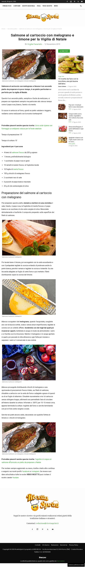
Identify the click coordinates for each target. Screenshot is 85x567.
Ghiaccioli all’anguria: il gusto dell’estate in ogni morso (76, 129)
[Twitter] (78, 1)
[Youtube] (81, 1)
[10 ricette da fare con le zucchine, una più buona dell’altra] (70, 65)
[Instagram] (70, 1)
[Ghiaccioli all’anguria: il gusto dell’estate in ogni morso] (62, 129)
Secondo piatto (12, 29)
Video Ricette (47, 6)
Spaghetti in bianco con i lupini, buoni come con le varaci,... (76, 139)
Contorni (16, 6)
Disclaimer (63, 545)
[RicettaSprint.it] (42, 18)
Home (3, 29)
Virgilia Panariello (34, 44)
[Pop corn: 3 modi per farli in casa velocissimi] (62, 107)
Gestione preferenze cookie (76, 565)
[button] (80, 6)
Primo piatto (72, 143)
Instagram (35, 471)
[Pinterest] (74, 1)
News (56, 6)
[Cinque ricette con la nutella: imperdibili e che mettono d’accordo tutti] (62, 116)
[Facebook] (67, 1)
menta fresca (18, 169)
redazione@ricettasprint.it (47, 523)
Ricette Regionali (28, 6)
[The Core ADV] (42, 558)
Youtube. (15, 478)
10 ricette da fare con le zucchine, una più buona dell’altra (68, 81)
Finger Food (7, 6)
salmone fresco (18, 152)
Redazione (54, 545)
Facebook (26, 471)
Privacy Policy (73, 545)
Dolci (70, 108)
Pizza (39, 6)
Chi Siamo (45, 545)
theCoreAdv (61, 561)
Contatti (37, 545)
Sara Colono (62, 86)
